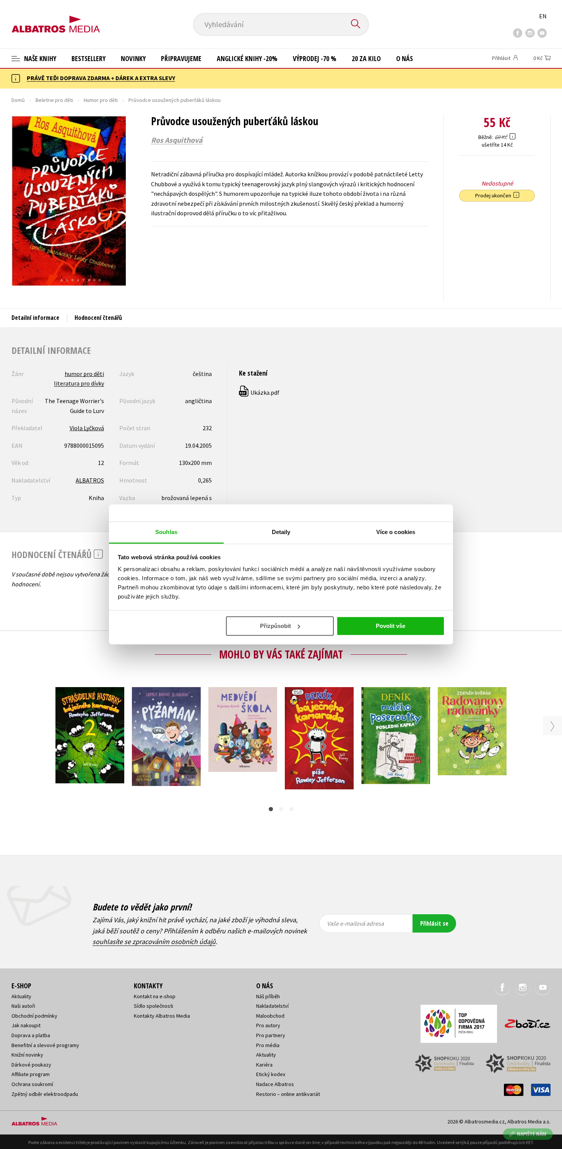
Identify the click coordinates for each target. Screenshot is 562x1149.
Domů (18, 100)
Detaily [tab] (281, 532)
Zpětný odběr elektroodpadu (44, 1094)
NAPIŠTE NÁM (531, 1134)
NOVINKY (133, 58)
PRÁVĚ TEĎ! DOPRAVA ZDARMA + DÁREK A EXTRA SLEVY (101, 78)
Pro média (267, 1045)
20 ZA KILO (366, 58)
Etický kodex (270, 1074)
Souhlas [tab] (166, 532)
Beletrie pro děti (54, 100)
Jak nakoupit (26, 1025)
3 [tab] (291, 809)
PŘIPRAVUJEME (181, 58)
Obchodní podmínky (34, 1015)
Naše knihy (39, 58)
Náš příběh (268, 996)
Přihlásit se (434, 923)
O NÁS (404, 58)
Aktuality (21, 996)
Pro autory (268, 1025)
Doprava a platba (30, 1035)
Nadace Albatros (275, 1084)
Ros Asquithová (177, 140)
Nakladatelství (272, 1005)
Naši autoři (23, 1005)
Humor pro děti (101, 100)
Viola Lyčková (87, 428)
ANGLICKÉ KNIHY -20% (247, 58)
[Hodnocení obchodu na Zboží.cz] (524, 1021)
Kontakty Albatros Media (162, 1015)
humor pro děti (84, 374)
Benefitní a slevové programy (45, 1045)
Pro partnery (270, 1035)
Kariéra (264, 1064)
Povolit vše (390, 626)
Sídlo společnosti (153, 1005)
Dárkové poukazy (31, 1064)
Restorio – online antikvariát (288, 1094)
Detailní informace (35, 317)
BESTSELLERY (88, 58)
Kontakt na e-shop (154, 996)
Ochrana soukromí (32, 1084)
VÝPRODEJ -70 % (314, 58)
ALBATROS (90, 480)
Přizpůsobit (275, 626)
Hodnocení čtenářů (98, 317)
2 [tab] (281, 809)
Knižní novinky (27, 1054)
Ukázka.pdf (259, 392)
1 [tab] (271, 809)
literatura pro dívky (79, 383)
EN (543, 16)
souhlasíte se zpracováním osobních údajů (154, 941)
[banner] (55, 18)
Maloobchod (270, 1015)
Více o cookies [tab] (395, 532)
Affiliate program (30, 1074)
